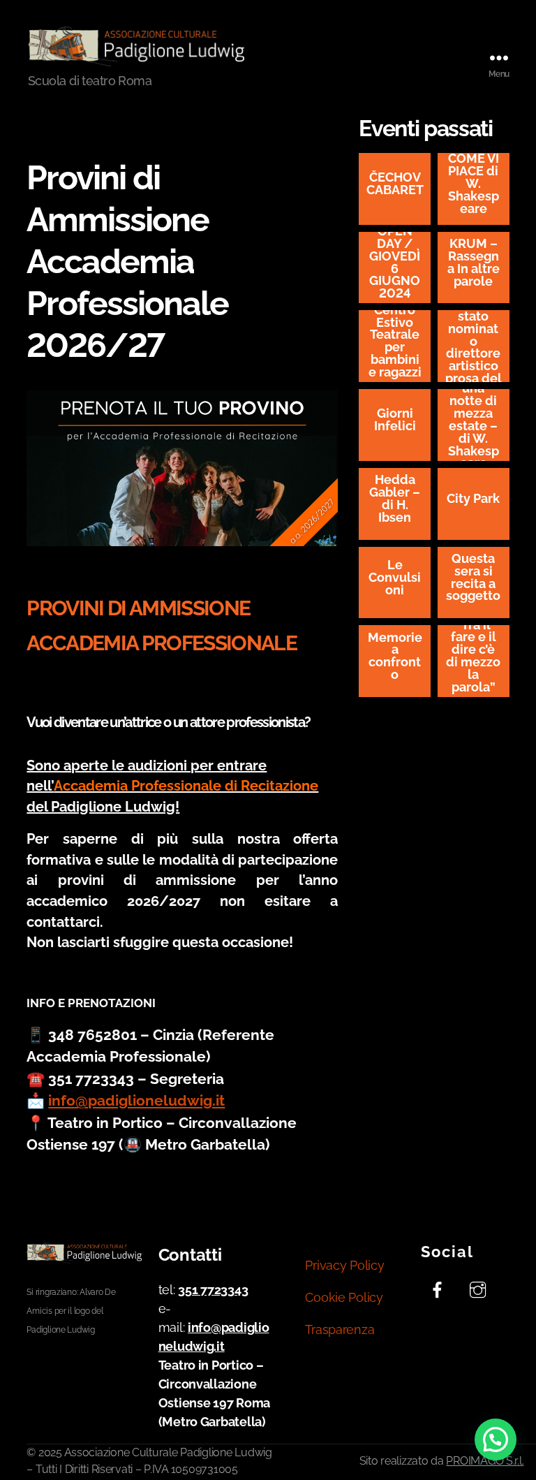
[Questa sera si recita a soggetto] (473, 583)
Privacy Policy (344, 1265)
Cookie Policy (344, 1297)
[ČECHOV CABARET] (395, 189)
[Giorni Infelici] (395, 425)
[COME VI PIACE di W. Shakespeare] (473, 189)
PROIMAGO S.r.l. (484, 1460)
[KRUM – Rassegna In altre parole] (473, 268)
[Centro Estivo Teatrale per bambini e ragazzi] (395, 346)
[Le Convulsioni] (395, 583)
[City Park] (473, 504)
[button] (495, 1439)
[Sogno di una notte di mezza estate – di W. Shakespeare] (473, 425)
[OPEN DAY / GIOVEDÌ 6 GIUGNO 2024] (395, 268)
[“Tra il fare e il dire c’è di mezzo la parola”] (473, 661)
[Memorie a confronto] (395, 661)
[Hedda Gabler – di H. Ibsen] (395, 504)
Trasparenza (339, 1329)
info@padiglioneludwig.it (136, 1100)
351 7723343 (213, 1289)
